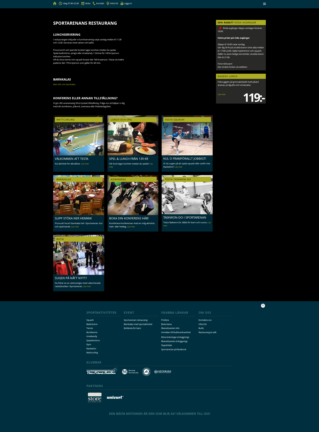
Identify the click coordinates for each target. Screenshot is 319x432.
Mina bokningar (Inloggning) (175, 337)
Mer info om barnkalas (64, 84)
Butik (201, 328)
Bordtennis (91, 332)
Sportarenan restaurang (136, 319)
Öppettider (166, 345)
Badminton (92, 324)
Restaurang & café (207, 332)
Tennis (89, 328)
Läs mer (221, 94)
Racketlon (91, 348)
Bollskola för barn (132, 328)
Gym (88, 344)
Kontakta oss (205, 319)
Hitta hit (203, 324)
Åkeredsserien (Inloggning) (174, 341)
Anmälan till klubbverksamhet (176, 332)
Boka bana (166, 324)
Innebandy (91, 336)
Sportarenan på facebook (173, 349)
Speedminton (93, 340)
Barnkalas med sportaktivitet (138, 324)
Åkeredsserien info (170, 328)
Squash (90, 319)
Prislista (165, 319)
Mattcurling (92, 352)
